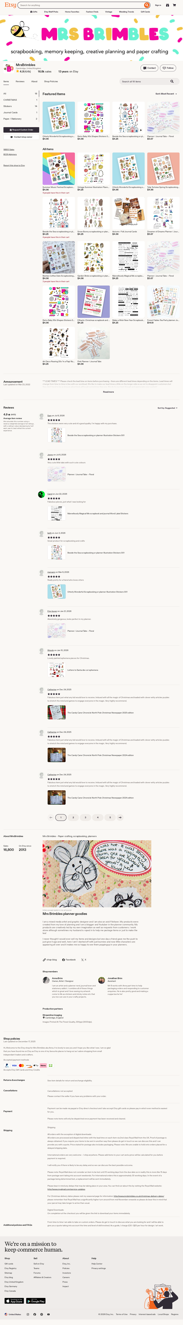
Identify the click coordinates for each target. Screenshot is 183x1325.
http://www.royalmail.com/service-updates (66, 1189)
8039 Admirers (10, 154)
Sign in (158, 5)
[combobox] (80, 5)
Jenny (50, 455)
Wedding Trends (126, 12)
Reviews (20, 81)
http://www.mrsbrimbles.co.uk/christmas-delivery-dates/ (139, 1196)
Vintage (108, 12)
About (34, 81)
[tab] (21, 94)
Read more (108, 391)
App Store (14, 1301)
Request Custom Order (22, 130)
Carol (49, 494)
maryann (51, 572)
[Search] (146, 5)
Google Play (35, 1301)
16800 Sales (8, 149)
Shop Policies (51, 81)
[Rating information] (17, 71)
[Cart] (174, 5)
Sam (49, 415)
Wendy (50, 650)
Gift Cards (145, 12)
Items (6, 81)
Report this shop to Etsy (14, 165)
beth (49, 533)
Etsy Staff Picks (51, 12)
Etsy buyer (52, 611)
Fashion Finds (92, 12)
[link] (50, 817)
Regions (174, 1314)
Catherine (51, 689)
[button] (149, 68)
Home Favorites (72, 12)
